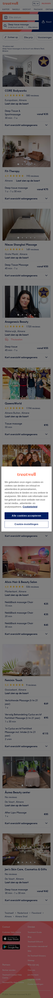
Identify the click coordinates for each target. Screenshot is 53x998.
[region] (26, 499)
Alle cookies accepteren (26, 515)
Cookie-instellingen (26, 524)
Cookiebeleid (30, 507)
